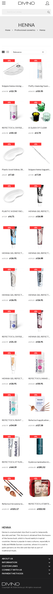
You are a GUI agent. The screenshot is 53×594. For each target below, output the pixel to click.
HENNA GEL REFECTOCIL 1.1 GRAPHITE (39, 295)
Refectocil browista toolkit (13, 504)
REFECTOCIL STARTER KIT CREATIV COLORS (39, 504)
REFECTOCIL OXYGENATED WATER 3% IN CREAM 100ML (13, 127)
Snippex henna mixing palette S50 (13, 86)
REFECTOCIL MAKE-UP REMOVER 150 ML (39, 378)
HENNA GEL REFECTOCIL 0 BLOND (13, 378)
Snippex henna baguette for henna (39, 169)
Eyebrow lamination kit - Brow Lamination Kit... (39, 462)
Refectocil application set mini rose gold (39, 420)
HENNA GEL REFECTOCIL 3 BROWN (39, 253)
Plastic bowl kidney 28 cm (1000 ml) (13, 169)
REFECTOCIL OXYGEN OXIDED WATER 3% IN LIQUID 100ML (13, 336)
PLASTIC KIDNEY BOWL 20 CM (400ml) (13, 211)
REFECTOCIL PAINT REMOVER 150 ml (13, 420)
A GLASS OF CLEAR (37, 127)
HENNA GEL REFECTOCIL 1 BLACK (39, 211)
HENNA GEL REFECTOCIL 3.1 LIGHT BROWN (13, 295)
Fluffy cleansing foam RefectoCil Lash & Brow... (39, 86)
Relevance (29, 52)
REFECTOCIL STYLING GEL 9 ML (13, 462)
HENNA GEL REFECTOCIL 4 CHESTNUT (39, 336)
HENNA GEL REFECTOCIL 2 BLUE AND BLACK (13, 253)
